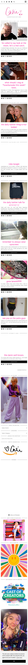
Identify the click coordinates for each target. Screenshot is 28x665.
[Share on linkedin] (9, 56)
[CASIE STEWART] (14, 9)
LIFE (18, 21)
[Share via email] (2, 56)
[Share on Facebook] (4, 56)
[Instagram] (4, 1)
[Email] (11, 1)
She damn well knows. (14, 355)
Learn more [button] (19, 657)
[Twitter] (1, 1)
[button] (26, 1)
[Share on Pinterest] (7, 56)
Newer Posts (22, 370)
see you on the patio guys (14, 318)
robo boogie (14, 164)
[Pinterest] (6, 1)
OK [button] (14, 661)
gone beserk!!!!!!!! (14, 281)
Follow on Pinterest (14, 515)
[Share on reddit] (11, 56)
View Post (14, 53)
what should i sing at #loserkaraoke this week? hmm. (14, 85)
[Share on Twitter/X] (5, 56)
